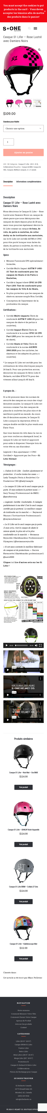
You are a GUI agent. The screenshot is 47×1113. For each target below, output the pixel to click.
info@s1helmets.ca (23, 1099)
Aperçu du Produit (23, 1020)
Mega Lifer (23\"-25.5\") (23, 1058)
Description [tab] (8, 181)
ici (12, 562)
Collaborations (8, 167)
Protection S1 (23, 1062)
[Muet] (36, 645)
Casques (10, 170)
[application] (23, 636)
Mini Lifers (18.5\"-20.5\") (23, 1055)
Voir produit (23, 787)
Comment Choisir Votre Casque (23, 1017)
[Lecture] (6, 645)
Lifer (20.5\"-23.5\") (23, 1041)
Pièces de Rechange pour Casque (23, 1072)
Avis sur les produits (23, 1024)
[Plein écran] (40, 645)
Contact (23, 1027)
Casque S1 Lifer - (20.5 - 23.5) (28, 164)
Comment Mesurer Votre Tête (23, 1014)
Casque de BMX (27, 167)
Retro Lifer (23, 1051)
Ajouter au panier (23, 152)
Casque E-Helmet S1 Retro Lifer (23, 1065)
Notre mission (24, 1010)
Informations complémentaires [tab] (28, 181)
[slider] (21, 645)
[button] (39, 49)
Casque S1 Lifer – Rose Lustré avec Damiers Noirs (22, 39)
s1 (28, 170)
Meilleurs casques (20, 170)
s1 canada (32, 170)
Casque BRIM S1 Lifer (23, 1044)
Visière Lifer (23, 1048)
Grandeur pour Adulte (11, 122)
